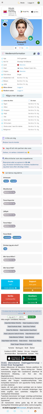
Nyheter (11, 348)
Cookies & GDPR (10, 351)
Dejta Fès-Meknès (12, 330)
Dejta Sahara (23, 341)
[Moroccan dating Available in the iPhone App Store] (14, 357)
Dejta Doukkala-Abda (14, 326)
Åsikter (32, 348)
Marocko (22, 65)
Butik (26, 348)
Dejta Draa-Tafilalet (29, 326)
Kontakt (31, 353)
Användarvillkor (10, 353)
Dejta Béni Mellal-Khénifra (13, 323)
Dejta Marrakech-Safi (32, 333)
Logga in (31, 3)
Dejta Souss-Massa (35, 341)
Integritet (34, 351)
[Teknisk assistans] (35, 411)
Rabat (21, 68)
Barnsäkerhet (22, 353)
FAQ (36, 353)
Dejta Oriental (29, 337)
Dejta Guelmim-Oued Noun (28, 330)
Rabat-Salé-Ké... (30, 68)
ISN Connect (21, 408)
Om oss (27, 351)
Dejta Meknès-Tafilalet (16, 337)
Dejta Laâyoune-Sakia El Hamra (14, 333)
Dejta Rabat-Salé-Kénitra (10, 341)
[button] (2, 2)
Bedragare (19, 348)
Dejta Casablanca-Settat (30, 323)
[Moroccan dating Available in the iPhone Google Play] (29, 357)
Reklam (20, 351)
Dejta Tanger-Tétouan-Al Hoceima (21, 344)
